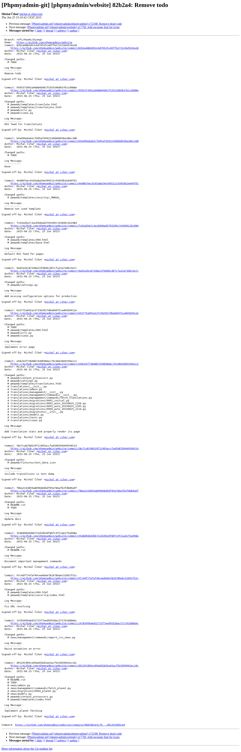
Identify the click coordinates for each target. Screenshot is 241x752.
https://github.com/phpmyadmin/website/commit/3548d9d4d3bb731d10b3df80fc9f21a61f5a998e (75, 535)
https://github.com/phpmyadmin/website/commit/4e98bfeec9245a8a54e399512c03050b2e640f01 (75, 183)
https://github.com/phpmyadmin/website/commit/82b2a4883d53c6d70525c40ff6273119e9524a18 (75, 48)
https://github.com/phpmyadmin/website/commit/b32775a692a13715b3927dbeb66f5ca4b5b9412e (75, 313)
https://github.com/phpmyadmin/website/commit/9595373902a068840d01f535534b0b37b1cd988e (75, 90)
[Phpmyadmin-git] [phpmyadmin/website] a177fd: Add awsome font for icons (73, 27)
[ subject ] (61, 30)
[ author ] (73, 30)
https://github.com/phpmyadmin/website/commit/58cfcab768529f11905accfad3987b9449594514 (75, 448)
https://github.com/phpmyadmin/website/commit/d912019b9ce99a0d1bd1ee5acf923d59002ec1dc (75, 665)
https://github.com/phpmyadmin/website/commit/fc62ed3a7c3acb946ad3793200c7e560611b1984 (75, 225)
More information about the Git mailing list (27, 748)
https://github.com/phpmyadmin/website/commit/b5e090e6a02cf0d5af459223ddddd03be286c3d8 (75, 141)
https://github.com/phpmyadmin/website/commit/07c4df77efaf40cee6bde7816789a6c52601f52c (75, 578)
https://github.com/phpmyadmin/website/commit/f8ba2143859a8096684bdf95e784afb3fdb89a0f (75, 490)
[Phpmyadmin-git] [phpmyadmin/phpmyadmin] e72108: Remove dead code (77, 23)
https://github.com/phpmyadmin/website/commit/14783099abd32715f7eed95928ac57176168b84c (75, 623)
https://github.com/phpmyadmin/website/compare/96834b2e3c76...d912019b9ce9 (70, 724)
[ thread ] (49, 30)
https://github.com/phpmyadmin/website (44, 42)
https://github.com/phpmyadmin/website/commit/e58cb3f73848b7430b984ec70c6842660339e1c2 (75, 363)
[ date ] (39, 30)
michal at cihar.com (30, 14)
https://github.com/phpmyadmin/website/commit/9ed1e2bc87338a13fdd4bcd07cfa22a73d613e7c (75, 270)
